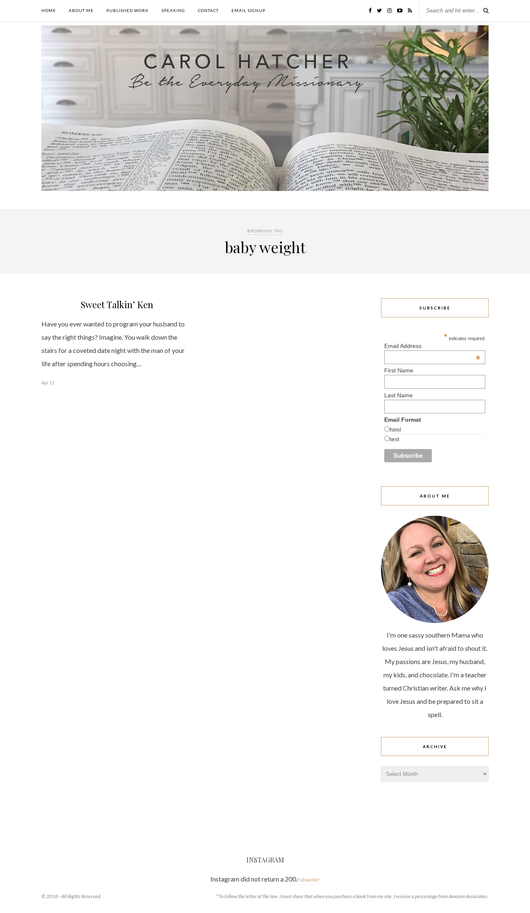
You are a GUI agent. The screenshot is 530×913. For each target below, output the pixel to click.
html (395, 429)
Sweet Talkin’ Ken (117, 304)
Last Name (398, 395)
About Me (81, 10)
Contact (208, 10)
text (394, 439)
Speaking (173, 10)
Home (48, 10)
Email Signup (248, 10)
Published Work (127, 10)
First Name (398, 370)
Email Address (432, 346)
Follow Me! (308, 879)
